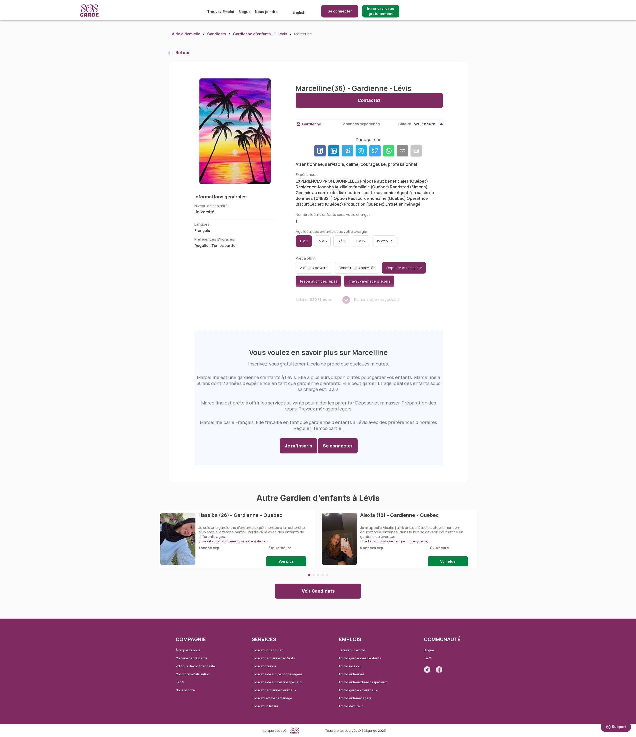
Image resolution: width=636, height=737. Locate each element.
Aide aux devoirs (313, 267)
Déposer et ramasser (404, 267)
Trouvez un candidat (267, 650)
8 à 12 (361, 241)
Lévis (282, 33)
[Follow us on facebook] (439, 669)
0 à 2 (304, 241)
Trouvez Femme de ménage (272, 698)
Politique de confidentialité (195, 666)
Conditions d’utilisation (193, 674)
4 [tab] (323, 575)
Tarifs (180, 682)
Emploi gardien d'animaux (358, 690)
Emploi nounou (350, 666)
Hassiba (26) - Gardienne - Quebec (240, 515)
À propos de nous (188, 650)
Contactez (369, 100)
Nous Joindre (185, 690)
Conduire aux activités (356, 267)
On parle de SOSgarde (191, 658)
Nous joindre (266, 11)
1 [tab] (309, 575)
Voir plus (286, 561)
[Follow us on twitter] (427, 669)
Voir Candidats (318, 591)
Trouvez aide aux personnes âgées (277, 674)
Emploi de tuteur (351, 706)
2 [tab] (314, 575)
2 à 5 (323, 241)
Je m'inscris (298, 445)
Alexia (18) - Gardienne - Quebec (399, 515)
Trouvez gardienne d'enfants (273, 658)
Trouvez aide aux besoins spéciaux (277, 682)
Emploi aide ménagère (355, 698)
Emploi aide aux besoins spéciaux (363, 682)
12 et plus (385, 241)
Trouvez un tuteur (265, 706)
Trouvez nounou (264, 666)
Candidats (216, 33)
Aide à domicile (186, 33)
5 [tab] (327, 575)
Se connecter (340, 11)
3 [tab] (318, 575)
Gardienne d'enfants (252, 33)
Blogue (244, 11)
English (299, 12)
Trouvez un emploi (352, 650)
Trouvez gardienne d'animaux (274, 690)
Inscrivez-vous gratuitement (380, 11)
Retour (182, 52)
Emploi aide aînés (351, 674)
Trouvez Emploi (220, 11)
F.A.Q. (428, 658)
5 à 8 (341, 241)
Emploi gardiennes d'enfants (360, 658)
